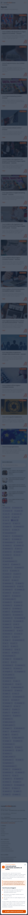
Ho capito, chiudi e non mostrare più (14, 911)
